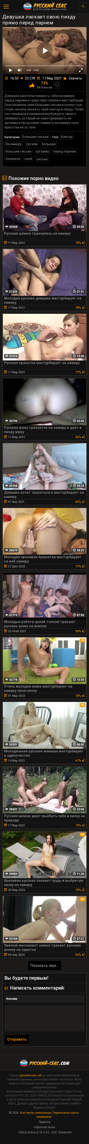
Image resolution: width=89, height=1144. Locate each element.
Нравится (32, 85)
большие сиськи (18, 151)
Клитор (67, 137)
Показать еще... (44, 965)
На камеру (13, 144)
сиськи (41, 159)
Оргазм (31, 144)
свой (28, 159)
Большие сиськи (35, 137)
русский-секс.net (30, 1075)
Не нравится (57, 85)
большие (49, 144)
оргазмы (42, 151)
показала (12, 159)
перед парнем (64, 151)
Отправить (17, 1039)
